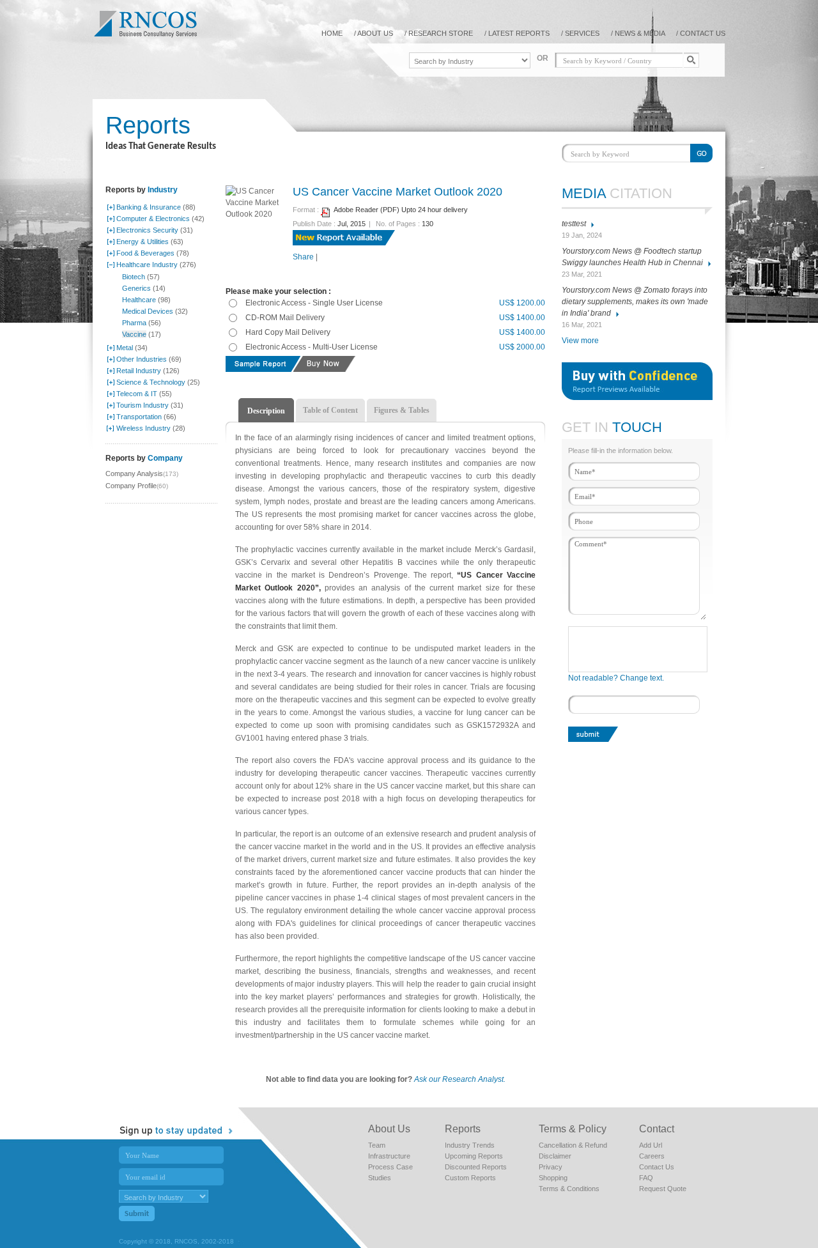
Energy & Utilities (142, 241)
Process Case (390, 1167)
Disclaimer (555, 1156)
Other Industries (141, 359)
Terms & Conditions (569, 1188)
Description (266, 410)
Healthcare (139, 300)
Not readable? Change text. (616, 678)
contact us (702, 33)
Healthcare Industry (147, 264)
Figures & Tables (401, 410)
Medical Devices (147, 311)
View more (580, 340)
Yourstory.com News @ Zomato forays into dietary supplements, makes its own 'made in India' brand (635, 302)
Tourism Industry (142, 405)
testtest (574, 223)
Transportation (139, 416)
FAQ (646, 1178)
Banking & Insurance (148, 207)
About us (375, 33)
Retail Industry (138, 370)
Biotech (133, 277)
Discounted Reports (476, 1167)
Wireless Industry (143, 428)
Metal (124, 347)
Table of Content (330, 410)
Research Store (440, 33)
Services (582, 33)
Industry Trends (470, 1145)
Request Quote (662, 1188)
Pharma (134, 323)
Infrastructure (389, 1156)
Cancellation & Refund (573, 1145)
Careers (652, 1156)
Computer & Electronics (153, 218)
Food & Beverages (145, 253)
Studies (379, 1178)
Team (376, 1145)
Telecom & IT (136, 393)
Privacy (550, 1167)
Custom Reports (470, 1178)
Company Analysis (134, 473)
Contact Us (656, 1167)
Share (303, 256)
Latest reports (519, 33)
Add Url (650, 1145)
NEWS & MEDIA (641, 33)
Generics (136, 288)
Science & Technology (150, 382)
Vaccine (134, 334)
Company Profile (131, 485)
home (332, 33)
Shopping (553, 1178)
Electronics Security (147, 230)
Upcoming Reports (474, 1156)
